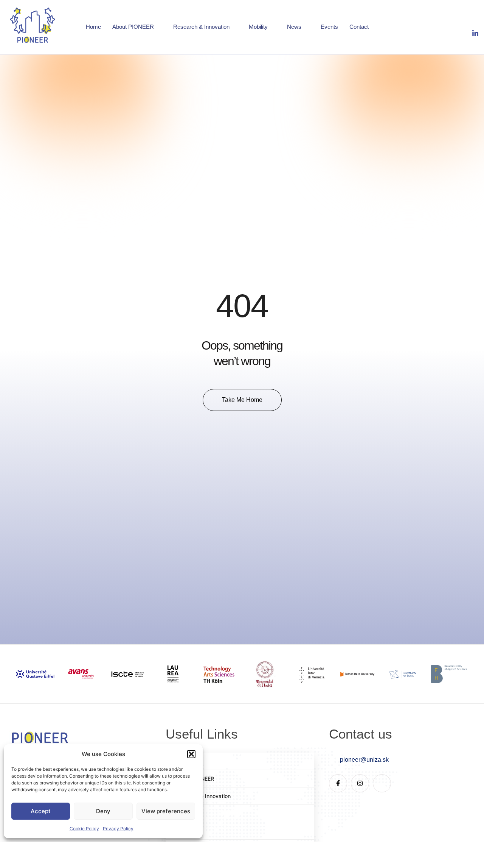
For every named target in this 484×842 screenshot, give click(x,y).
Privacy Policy (118, 828)
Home (93, 26)
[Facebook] (456, 20)
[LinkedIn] (471, 34)
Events (329, 26)
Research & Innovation (201, 26)
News (294, 26)
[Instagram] (471, 20)
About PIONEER (133, 26)
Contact (359, 26)
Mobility (258, 26)
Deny (103, 811)
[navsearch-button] (427, 28)
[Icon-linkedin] (382, 783)
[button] (191, 754)
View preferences (165, 811)
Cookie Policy (84, 828)
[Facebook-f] (338, 783)
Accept (41, 811)
